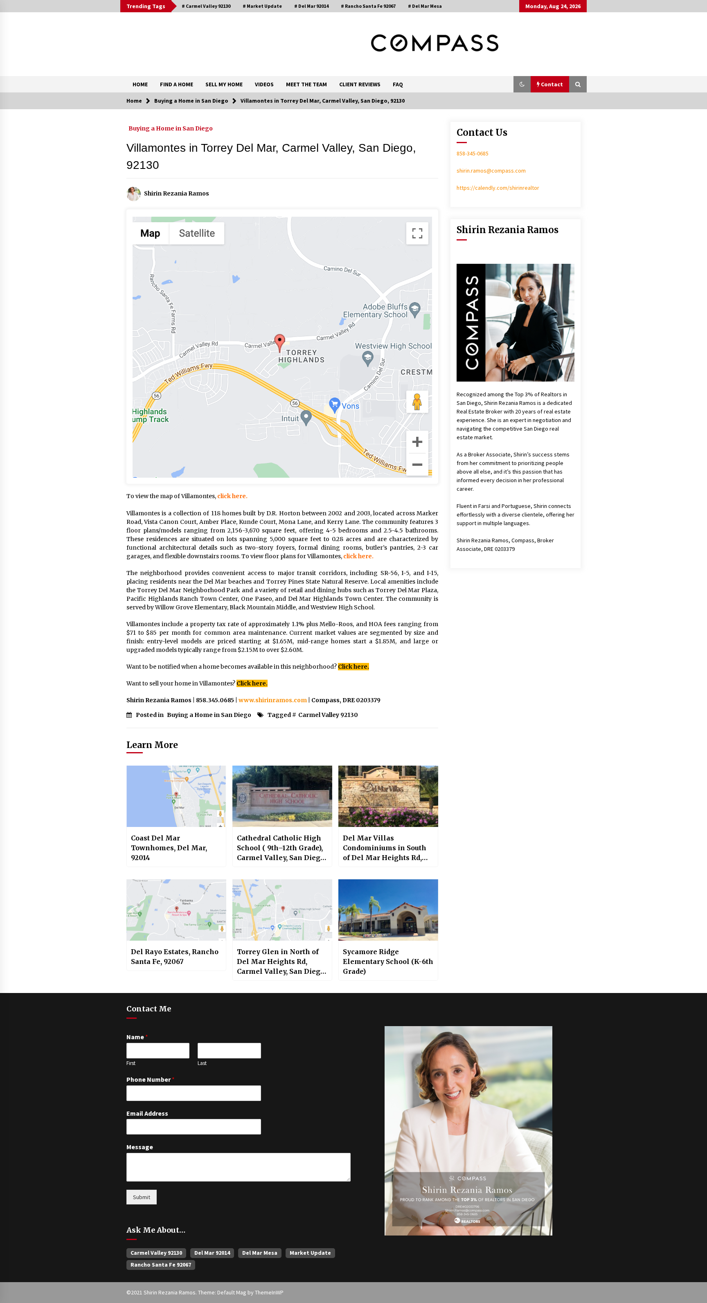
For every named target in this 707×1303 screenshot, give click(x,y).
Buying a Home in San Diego (170, 128)
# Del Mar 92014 (311, 6)
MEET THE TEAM (306, 84)
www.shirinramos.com (273, 700)
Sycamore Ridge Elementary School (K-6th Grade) (388, 961)
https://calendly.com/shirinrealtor (498, 187)
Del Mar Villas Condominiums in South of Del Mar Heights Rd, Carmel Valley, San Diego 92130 (386, 848)
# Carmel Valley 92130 (206, 6)
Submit (141, 1197)
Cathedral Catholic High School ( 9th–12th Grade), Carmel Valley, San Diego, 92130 (281, 848)
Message (139, 1147)
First (130, 1063)
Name (137, 1037)
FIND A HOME (176, 84)
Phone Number (150, 1079)
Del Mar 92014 (212, 1252)
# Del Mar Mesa (425, 6)
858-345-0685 (473, 153)
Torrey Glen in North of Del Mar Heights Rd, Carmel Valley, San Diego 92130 (280, 962)
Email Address (147, 1113)
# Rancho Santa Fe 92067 (368, 6)
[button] (522, 84)
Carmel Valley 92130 (328, 715)
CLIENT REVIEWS (360, 84)
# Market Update (262, 6)
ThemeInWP (269, 1292)
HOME (140, 84)
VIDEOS (264, 84)
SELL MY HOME (224, 84)
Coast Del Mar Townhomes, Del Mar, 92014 (169, 848)
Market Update (310, 1252)
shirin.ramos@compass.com (491, 170)
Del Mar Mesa (259, 1252)
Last (202, 1063)
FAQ (398, 84)
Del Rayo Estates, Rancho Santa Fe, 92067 (174, 957)
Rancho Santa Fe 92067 (161, 1264)
